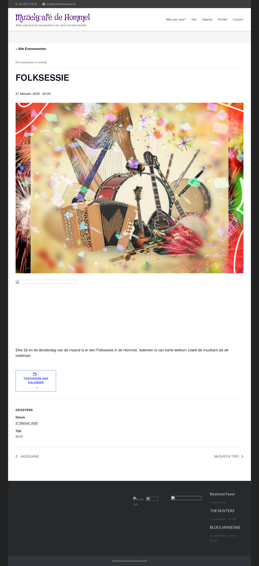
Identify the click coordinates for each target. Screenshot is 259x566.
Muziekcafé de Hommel (134, 560)
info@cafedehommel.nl (61, 4)
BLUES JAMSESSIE (225, 527)
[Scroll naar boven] (249, 556)
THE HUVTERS (222, 511)
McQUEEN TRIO (227, 456)
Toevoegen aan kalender (35, 380)
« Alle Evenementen (31, 48)
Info (194, 19)
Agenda (207, 19)
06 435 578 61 (28, 4)
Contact (238, 19)
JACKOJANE (29, 456)
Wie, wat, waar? (176, 19)
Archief (222, 19)
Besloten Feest (222, 494)
